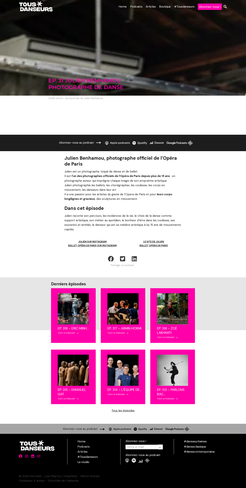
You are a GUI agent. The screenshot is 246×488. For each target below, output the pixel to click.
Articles (151, 6)
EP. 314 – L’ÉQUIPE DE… (124, 390)
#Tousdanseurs (184, 6)
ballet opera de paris (154, 245)
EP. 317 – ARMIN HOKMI (124, 328)
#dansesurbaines (195, 441)
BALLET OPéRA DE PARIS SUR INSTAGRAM (92, 245)
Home (123, 6)
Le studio (83, 462)
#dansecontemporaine (199, 451)
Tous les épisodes (123, 410)
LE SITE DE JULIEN (153, 241)
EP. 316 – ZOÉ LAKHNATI (167, 330)
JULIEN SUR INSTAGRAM (92, 241)
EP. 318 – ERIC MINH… (73, 328)
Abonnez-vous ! (210, 7)
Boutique (165, 6)
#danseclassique (195, 446)
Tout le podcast (66, 333)
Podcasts (136, 6)
